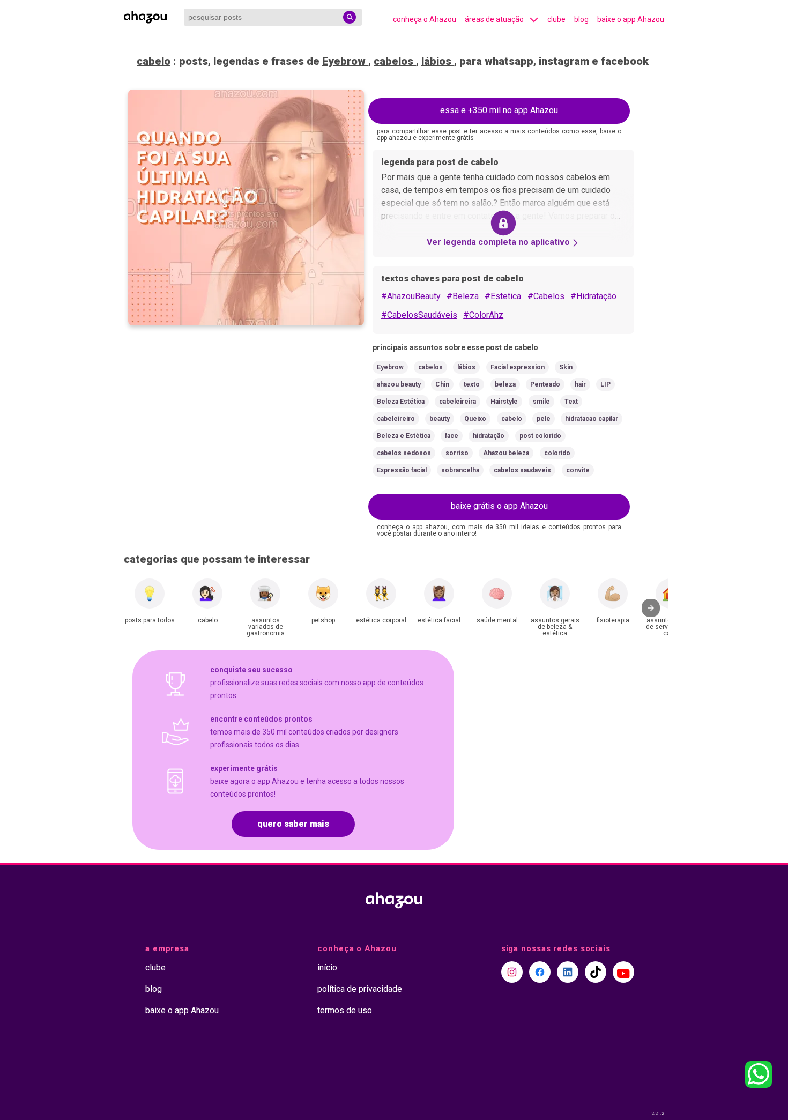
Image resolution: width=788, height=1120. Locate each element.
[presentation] (651, 608)
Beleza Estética (401, 401)
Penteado (545, 384)
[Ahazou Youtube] (623, 972)
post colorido (540, 436)
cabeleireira (457, 401)
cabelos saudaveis (522, 470)
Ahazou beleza (506, 453)
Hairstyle (504, 401)
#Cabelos (545, 296)
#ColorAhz (483, 315)
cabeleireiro (396, 418)
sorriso (457, 453)
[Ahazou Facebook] (540, 972)
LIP (605, 384)
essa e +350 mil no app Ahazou (499, 110)
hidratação (488, 436)
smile (541, 401)
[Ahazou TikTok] (595, 972)
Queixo (475, 418)
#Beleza (463, 296)
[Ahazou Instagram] (512, 972)
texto (472, 384)
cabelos (395, 61)
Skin (566, 367)
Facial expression (517, 367)
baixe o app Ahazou (630, 19)
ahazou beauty (399, 384)
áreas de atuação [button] (494, 19)
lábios (437, 61)
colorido (557, 453)
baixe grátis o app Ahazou (499, 506)
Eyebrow (345, 61)
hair (580, 384)
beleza (505, 384)
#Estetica (503, 296)
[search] (349, 17)
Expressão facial (402, 470)
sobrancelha (460, 470)
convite (578, 470)
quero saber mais (293, 824)
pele (544, 418)
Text (571, 401)
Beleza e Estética (403, 436)
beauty (439, 418)
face (451, 436)
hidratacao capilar (591, 418)
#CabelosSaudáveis (419, 315)
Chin (442, 384)
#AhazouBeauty (411, 296)
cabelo (153, 61)
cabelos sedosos (404, 453)
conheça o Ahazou (424, 19)
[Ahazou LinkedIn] (567, 972)
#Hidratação (593, 296)
